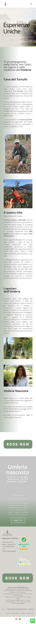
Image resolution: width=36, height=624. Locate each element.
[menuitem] (16, 619)
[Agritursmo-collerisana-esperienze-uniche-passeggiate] (18, 358)
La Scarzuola (18, 495)
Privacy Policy (15, 613)
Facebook (17, 417)
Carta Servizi (30, 613)
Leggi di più (18, 520)
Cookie (23, 613)
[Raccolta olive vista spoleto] (18, 208)
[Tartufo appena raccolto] (18, 173)
